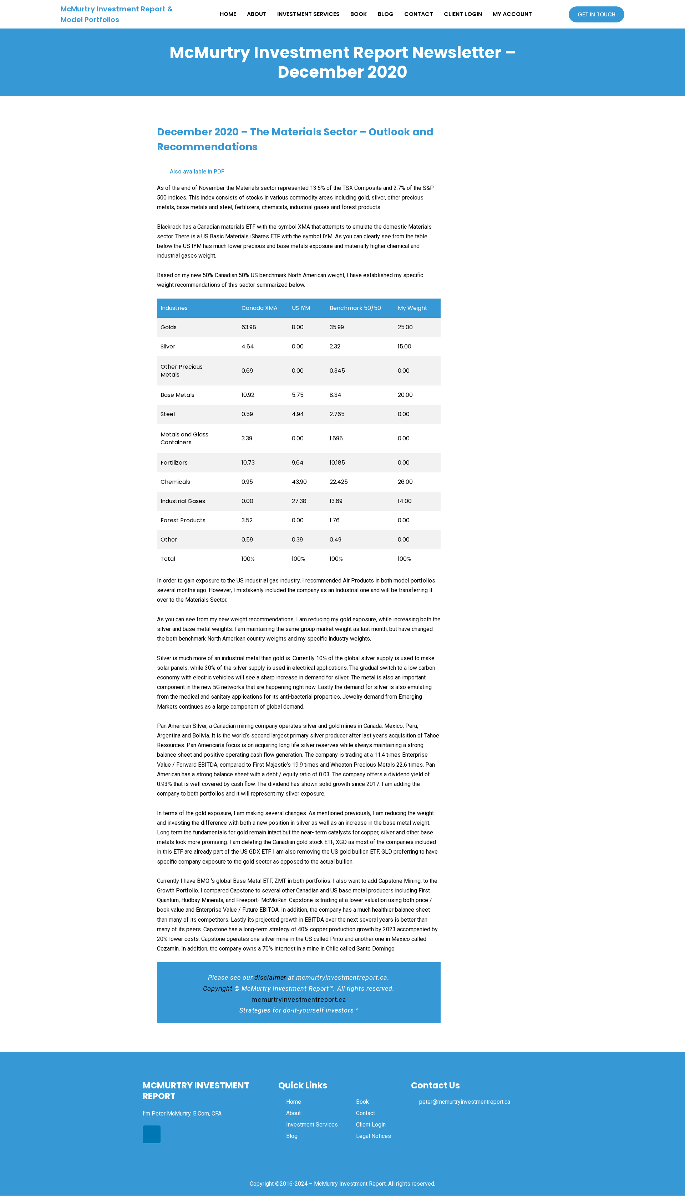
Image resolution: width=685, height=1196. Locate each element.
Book (358, 14)
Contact (418, 14)
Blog (386, 14)
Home (228, 14)
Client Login (463, 14)
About (257, 14)
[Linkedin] (152, 1134)
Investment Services (308, 14)
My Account (512, 14)
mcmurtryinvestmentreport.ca (299, 999)
